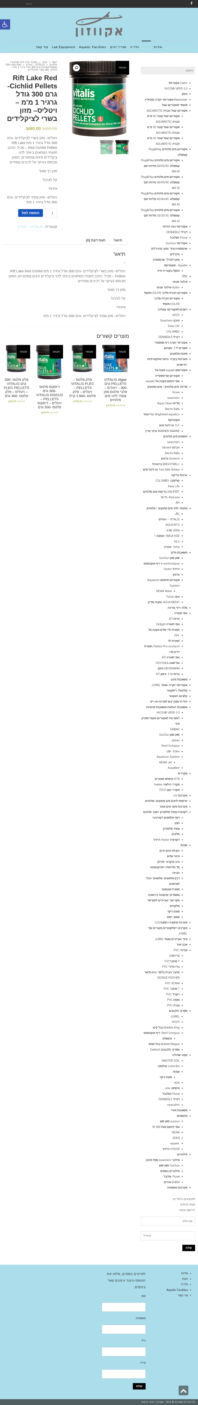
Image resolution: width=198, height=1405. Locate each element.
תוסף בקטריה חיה (168, 270)
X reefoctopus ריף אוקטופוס (162, 563)
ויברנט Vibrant (171, 447)
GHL (177, 635)
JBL (177, 513)
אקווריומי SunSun (176, 243)
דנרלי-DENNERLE (169, 337)
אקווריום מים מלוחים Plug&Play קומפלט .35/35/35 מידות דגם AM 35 (160, 215)
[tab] (118, 240)
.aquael (175, 1143)
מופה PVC (173, 1000)
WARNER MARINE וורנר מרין (162, 431)
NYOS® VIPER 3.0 (176, 88)
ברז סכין (175, 955)
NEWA (176, 1132)
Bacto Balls (172, 409)
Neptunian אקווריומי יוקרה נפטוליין (166, 99)
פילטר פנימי (180, 282)
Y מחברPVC (172, 961)
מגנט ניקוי (173, 911)
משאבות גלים (179, 552)
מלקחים (175, 906)
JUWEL (175, 1016)
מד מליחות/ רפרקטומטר (165, 867)
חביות (176, 873)
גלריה (184, 1284)
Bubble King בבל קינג (166, 1027)
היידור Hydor (172, 569)
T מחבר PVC (172, 988)
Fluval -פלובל (172, 1176)
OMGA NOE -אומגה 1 (167, 536)
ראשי (54, 62)
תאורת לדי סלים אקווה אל (164, 630)
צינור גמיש (173, 856)
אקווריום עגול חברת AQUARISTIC (167, 110)
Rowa (176, 392)
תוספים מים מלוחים (175, 436)
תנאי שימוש (148, 1402)
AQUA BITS (173, 525)
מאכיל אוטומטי (170, 889)
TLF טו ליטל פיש (169, 425)
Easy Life (174, 326)
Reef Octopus (170, 745)
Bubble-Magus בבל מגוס (164, 1044)
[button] (5, 24)
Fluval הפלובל (178, 237)
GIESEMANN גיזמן (169, 668)
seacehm (173, 1105)
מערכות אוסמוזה (177, 1187)
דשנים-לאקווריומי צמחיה (172, 309)
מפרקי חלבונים (178, 1011)
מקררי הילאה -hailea (167, 784)
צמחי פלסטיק (171, 828)
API (178, 502)
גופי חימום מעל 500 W (166, 1127)
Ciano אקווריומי (177, 83)
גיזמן (184, 94)
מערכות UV (180, 795)
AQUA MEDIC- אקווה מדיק (164, 602)
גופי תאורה (180, 613)
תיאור (118, 240)
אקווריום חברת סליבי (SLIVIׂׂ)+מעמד (165, 293)
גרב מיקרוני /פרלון (168, 862)
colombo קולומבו (169, 1066)
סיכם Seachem (170, 320)
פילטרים (182, 1154)
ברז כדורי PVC (171, 966)
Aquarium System (168, 757)
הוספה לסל (30, 213)
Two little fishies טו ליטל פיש (161, 469)
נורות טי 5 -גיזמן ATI (168, 674)
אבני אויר (181, 944)
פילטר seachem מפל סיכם (163, 1160)
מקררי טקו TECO (169, 790)
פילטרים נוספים (170, 1171)
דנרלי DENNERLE (176, 232)
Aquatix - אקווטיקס (175, 265)
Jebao (175, 740)
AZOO (176, 315)
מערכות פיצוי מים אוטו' (173, 806)
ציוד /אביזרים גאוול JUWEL (171, 939)
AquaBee (174, 768)
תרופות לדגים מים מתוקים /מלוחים (166, 801)
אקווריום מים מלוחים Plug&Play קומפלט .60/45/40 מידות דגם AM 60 (160, 166)
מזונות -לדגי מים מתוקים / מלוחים (167, 508)
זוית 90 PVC (172, 983)
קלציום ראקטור (178, 696)
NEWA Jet (165, 762)
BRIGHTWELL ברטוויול (166, 464)
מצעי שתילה (179, 1055)
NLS (177, 541)
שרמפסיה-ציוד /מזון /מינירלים (169, 248)
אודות (184, 1273)
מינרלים (175, 254)
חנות (44, 62)
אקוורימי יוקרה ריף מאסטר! (170, 342)
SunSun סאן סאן (169, 1165)
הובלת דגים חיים (170, 850)
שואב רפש (173, 917)
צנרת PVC (173, 1005)
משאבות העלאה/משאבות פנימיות (166, 707)
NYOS (176, 1022)
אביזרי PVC (180, 950)
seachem (173, 398)
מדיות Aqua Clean (168, 403)
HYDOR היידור (171, 1149)
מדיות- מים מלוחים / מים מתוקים (167, 387)
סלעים (176, 834)
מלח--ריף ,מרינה (177, 607)
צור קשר (183, 1295)
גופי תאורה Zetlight (168, 624)
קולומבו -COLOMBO (167, 480)
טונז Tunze (173, 596)
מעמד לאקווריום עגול (174, 105)
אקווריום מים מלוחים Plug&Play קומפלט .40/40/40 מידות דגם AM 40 (160, 199)
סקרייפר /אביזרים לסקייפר (163, 900)
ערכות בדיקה (179, 475)
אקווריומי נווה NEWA (175, 226)
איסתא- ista (172, 1088)
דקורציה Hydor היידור (166, 839)
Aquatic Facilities (177, 1290)
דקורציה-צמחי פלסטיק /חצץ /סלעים (165, 812)
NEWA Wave (164, 591)
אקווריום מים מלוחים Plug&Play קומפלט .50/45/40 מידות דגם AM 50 (160, 182)
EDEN (176, 1138)
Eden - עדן (173, 751)
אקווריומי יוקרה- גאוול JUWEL (169, 685)
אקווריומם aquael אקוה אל (171, 370)
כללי (184, 276)
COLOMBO (173, 331)
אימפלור (167, 1038)
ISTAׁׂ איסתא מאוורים (167, 779)
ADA (177, 1082)
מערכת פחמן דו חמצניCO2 (171, 922)
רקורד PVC (173, 994)
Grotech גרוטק (170, 458)
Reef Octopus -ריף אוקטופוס (162, 1033)
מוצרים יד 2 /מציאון (175, 348)
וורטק (176, 574)
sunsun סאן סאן (170, 1121)
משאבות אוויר (179, 1110)
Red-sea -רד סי (170, 497)
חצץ (177, 823)
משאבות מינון (179, 679)
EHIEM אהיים (172, 1182)
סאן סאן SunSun (169, 558)
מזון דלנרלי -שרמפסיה (166, 259)
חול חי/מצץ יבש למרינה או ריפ (168, 701)
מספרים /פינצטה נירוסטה (164, 895)
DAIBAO (175, 729)
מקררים (182, 773)
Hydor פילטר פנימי (168, 287)
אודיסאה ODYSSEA (168, 663)
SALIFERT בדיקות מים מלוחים (161, 491)
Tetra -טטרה (172, 547)
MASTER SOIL (171, 1060)
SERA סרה (173, 530)
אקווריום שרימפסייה (167, 376)
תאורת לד (174, 641)
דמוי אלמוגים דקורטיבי (166, 817)
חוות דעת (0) (96, 240)
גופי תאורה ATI (171, 657)
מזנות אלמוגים (178, 353)
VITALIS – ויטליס (35, 64)
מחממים (182, 1116)
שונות (184, 845)
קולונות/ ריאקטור (177, 690)
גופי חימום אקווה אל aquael (163, 381)
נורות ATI (174, 619)
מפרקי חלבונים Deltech (165, 1049)
